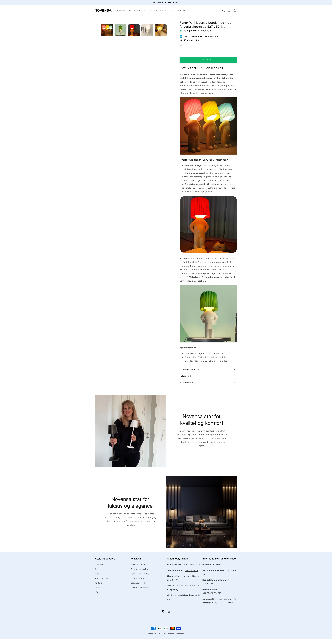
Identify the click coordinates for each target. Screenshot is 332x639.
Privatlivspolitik (137, 578)
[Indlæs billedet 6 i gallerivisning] (161, 30)
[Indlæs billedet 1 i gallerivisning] (107, 30)
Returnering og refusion (141, 574)
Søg (96, 569)
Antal (182, 45)
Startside (99, 564)
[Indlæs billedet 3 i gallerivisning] (134, 30)
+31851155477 (191, 570)
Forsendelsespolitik (139, 569)
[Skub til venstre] (97, 30)
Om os (98, 587)
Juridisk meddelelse (139, 587)
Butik (97, 574)
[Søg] (223, 10)
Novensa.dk (158, 633)
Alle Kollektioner (102, 578)
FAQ (96, 592)
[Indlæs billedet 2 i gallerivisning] (120, 30)
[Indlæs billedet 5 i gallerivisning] (147, 30)
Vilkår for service (138, 564)
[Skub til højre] (170, 30)
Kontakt (98, 583)
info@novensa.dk (191, 564)
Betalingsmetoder (139, 583)
